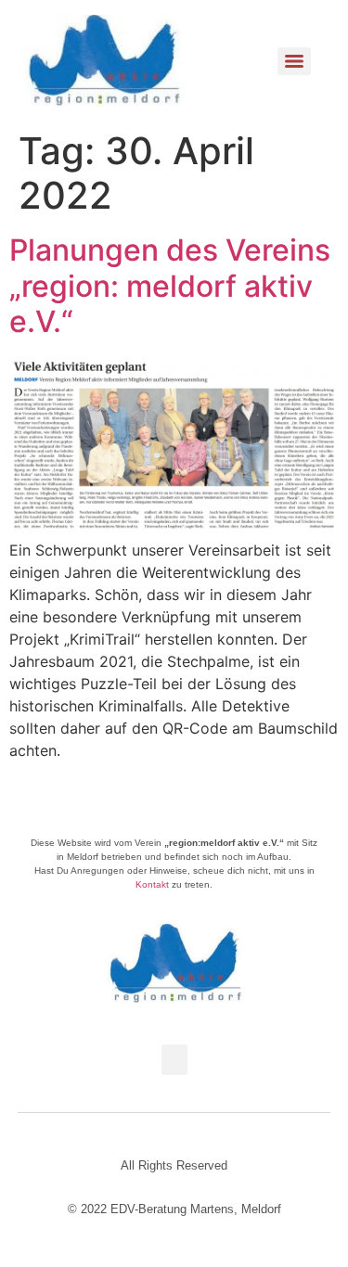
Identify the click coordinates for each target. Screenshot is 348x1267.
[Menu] (294, 61)
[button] (174, 1059)
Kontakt (152, 884)
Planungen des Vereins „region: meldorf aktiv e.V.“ (169, 285)
